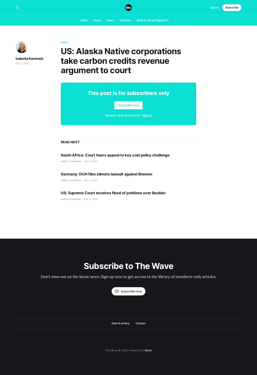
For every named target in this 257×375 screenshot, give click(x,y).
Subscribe (231, 7)
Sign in (214, 7)
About (97, 20)
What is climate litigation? (152, 20)
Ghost (148, 350)
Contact (140, 323)
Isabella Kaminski (29, 59)
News (110, 20)
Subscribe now (128, 105)
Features (125, 20)
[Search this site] (17, 7)
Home (83, 20)
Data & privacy (121, 323)
